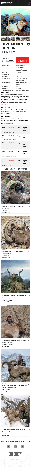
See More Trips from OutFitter (15, 442)
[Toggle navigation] (29, 4)
